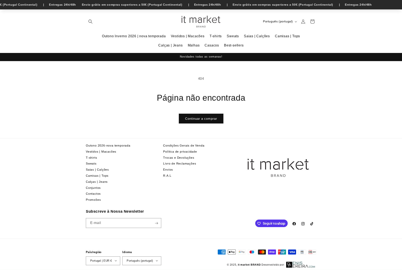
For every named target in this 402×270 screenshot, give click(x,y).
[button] (90, 21)
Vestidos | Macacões (101, 151)
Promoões (93, 199)
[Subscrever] (156, 223)
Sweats (91, 163)
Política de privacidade (180, 151)
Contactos (93, 193)
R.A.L (167, 175)
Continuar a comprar (201, 118)
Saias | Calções (97, 169)
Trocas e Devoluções (178, 157)
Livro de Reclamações (179, 163)
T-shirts (91, 157)
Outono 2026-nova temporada (108, 145)
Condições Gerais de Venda (183, 145)
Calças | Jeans (97, 181)
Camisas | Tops (97, 175)
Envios (168, 169)
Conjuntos (93, 187)
